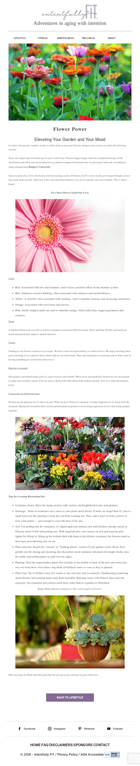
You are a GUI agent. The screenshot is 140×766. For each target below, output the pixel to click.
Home (35, 745)
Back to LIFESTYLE (70, 697)
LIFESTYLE (20, 38)
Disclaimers (61, 745)
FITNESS (43, 38)
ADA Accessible (92, 754)
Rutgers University (40, 167)
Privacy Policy (67, 754)
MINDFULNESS (65, 38)
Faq (44, 745)
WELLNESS (88, 38)
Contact (101, 745)
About (112, 38)
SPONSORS (83, 745)
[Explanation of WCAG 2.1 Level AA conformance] (112, 754)
